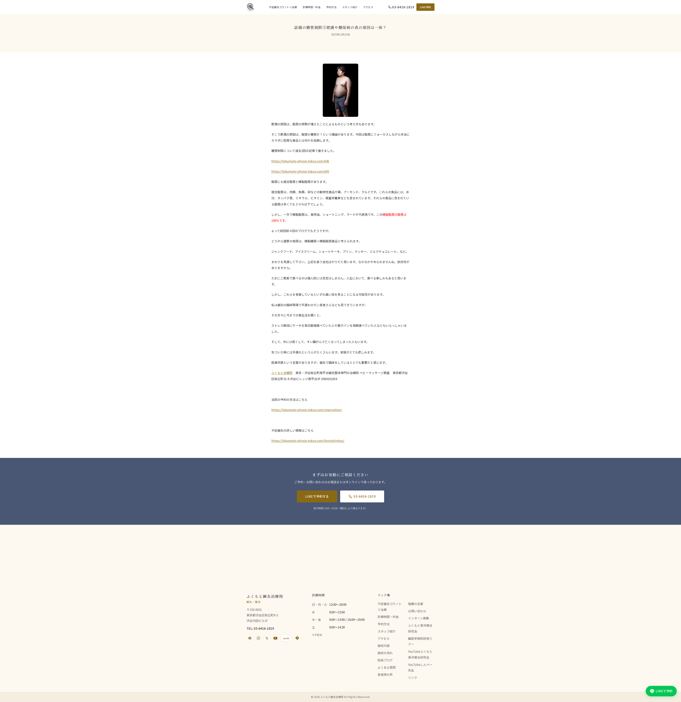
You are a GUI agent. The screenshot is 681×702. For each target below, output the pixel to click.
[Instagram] (258, 638)
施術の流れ (385, 653)
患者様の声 (385, 674)
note (286, 638)
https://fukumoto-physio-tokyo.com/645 (300, 171)
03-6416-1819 (365, 496)
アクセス (368, 7)
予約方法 (331, 7)
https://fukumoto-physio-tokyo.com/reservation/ (306, 410)
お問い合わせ (417, 611)
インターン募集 (418, 618)
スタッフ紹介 (350, 7)
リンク (412, 677)
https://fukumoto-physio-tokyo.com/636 (300, 161)
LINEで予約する (317, 496)
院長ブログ (385, 660)
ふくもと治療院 (281, 372)
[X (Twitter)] (267, 638)
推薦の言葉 (415, 603)
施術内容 (384, 645)
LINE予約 (425, 7)
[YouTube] (275, 638)
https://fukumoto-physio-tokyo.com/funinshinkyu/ (307, 440)
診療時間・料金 (311, 7)
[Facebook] (250, 638)
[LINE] (297, 638)
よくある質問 (387, 667)
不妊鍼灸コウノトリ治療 (283, 7)
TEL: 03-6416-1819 (260, 628)
